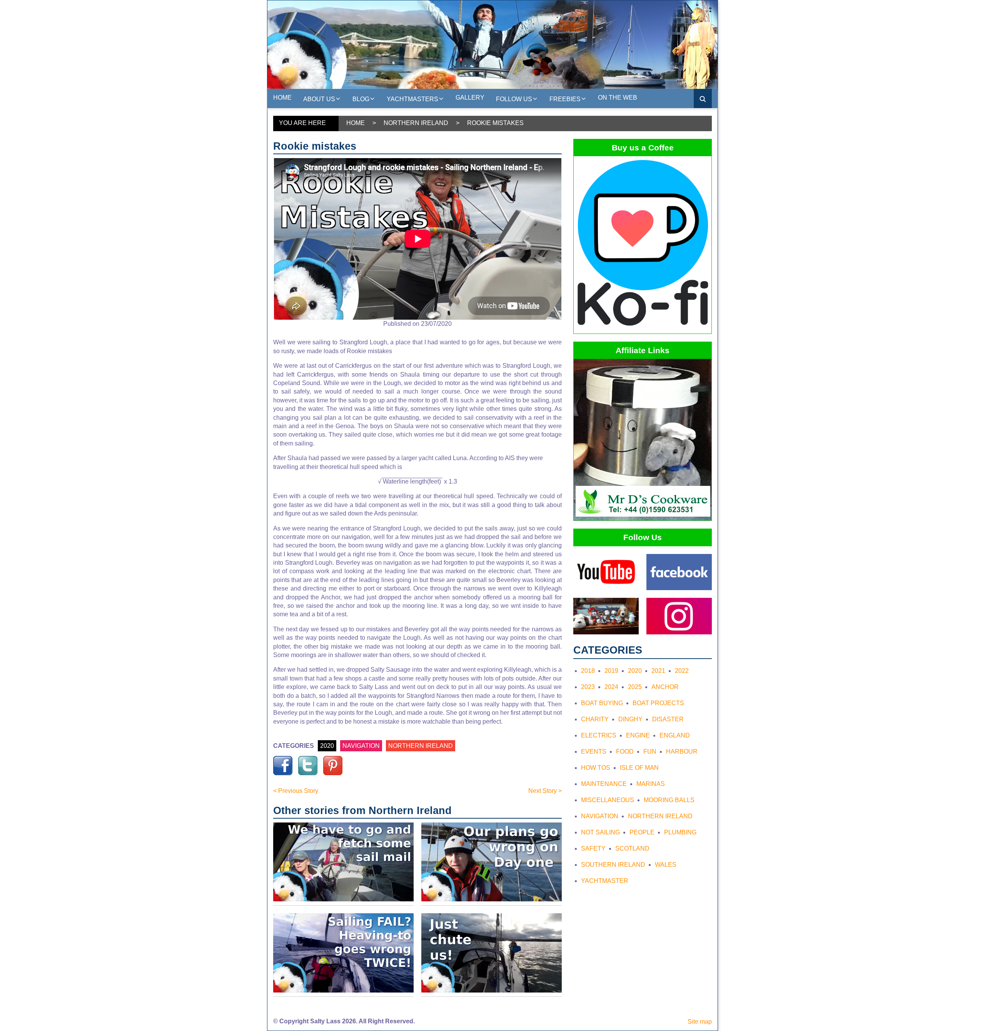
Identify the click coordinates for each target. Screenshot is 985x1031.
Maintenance (604, 784)
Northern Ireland (416, 123)
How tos (595, 767)
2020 (327, 745)
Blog (360, 99)
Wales (665, 864)
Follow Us (514, 99)
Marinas (650, 784)
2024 (611, 687)
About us (319, 99)
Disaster (668, 719)
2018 (588, 670)
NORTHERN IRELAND (420, 745)
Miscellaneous (607, 800)
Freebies (565, 99)
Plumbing (680, 832)
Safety (593, 848)
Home (282, 97)
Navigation (599, 816)
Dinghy (630, 719)
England (674, 735)
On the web (617, 97)
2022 (682, 670)
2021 (658, 670)
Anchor (665, 687)
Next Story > (545, 790)
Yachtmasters (412, 99)
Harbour (682, 751)
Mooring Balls (669, 800)
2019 (611, 670)
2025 (635, 687)
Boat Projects (658, 703)
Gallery (470, 97)
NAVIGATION (361, 745)
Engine (638, 735)
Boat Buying (602, 703)
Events (593, 751)
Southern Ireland (613, 864)
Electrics (598, 735)
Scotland (632, 848)
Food (625, 751)
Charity (595, 719)
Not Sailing (600, 832)
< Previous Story (295, 790)
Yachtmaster (604, 881)
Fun (649, 751)
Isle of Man (639, 767)
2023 (588, 687)
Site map (700, 1021)
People (641, 832)
